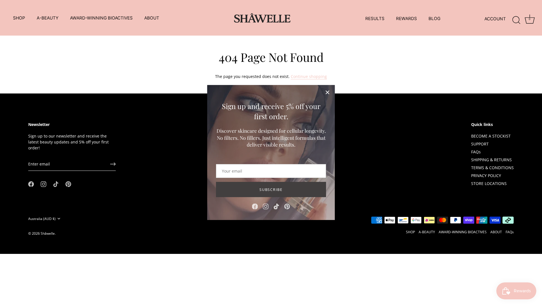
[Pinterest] (287, 206)
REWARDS (406, 18)
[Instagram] (265, 206)
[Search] (516, 19)
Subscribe (270, 189)
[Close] (327, 92)
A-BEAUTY (47, 18)
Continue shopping (309, 76)
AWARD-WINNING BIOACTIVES (101, 18)
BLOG (434, 18)
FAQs (476, 151)
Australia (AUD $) (42, 219)
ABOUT (151, 18)
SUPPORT (480, 144)
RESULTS (374, 18)
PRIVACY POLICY (486, 175)
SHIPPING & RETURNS (491, 159)
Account (495, 18)
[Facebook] (255, 206)
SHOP (19, 18)
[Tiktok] (276, 206)
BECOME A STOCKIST (491, 136)
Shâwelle (48, 233)
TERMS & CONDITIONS (492, 167)
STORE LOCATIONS (489, 183)
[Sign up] (113, 164)
